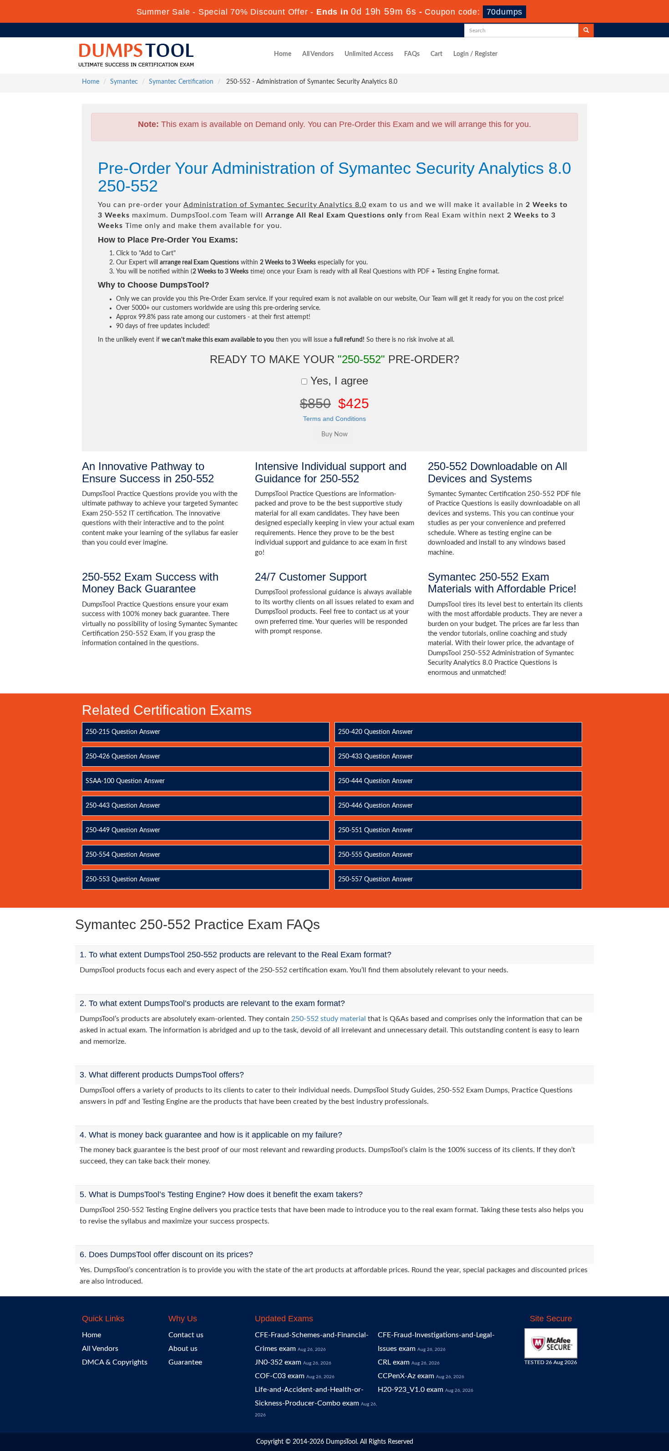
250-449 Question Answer (123, 830)
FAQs (412, 54)
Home (282, 54)
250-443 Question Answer (123, 806)
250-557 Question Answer (375, 879)
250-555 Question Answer (375, 855)
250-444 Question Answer (375, 781)
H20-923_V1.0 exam (410, 1389)
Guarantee (185, 1362)
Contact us (185, 1335)
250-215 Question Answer (123, 732)
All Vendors (318, 54)
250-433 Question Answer (375, 756)
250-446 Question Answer (375, 806)
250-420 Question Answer (375, 732)
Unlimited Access (369, 54)
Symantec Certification (181, 82)
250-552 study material (328, 1018)
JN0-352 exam (278, 1362)
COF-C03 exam (279, 1376)
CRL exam (394, 1362)
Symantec (124, 82)
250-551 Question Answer (375, 830)
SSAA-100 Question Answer (125, 781)
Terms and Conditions (334, 418)
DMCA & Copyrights (114, 1362)
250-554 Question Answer (123, 855)
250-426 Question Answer (123, 756)
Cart (436, 54)
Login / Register (475, 54)
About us (183, 1348)
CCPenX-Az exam (406, 1376)
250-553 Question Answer (123, 879)
